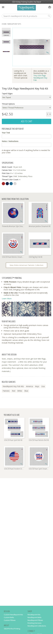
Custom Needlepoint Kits (13, 614)
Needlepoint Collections (37, 626)
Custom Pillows (10, 620)
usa (43, 386)
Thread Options (8, 104)
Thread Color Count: (10, 179)
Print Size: (6, 173)
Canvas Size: (7, 170)
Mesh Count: (7, 167)
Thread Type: (7, 176)
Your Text (6, 133)
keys (37, 386)
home (4, 24)
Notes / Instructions (10, 141)
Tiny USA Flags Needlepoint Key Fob (40, 77)
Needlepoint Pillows (35, 620)
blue (26, 391)
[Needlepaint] (26, 8)
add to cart (26, 121)
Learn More (7, 298)
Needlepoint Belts (34, 617)
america (29, 386)
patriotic (6, 391)
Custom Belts (9, 617)
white (19, 391)
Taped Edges (7, 93)
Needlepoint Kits (14, 24)
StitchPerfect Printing (12, 628)
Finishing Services (34, 623)
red (13, 391)
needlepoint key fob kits (13, 386)
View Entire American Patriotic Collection (26, 265)
